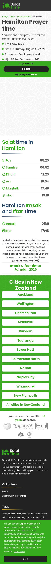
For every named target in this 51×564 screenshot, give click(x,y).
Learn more (19, 551)
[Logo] (10, 452)
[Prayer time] (11, 6)
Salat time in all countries (14, 495)
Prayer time (8, 16)
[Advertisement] (25, 104)
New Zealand (24, 16)
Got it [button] (25, 559)
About (5, 491)
